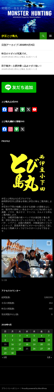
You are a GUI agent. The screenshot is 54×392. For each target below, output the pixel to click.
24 (20, 348)
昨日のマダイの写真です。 (15, 53)
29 (5, 353)
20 (41, 344)
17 (20, 344)
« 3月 (4, 357)
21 (49, 344)
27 (41, 348)
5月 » (49, 357)
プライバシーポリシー (11, 388)
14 (49, 340)
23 (12, 348)
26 (34, 348)
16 (12, 344)
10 (20, 340)
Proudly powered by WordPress (34, 388)
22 (5, 348)
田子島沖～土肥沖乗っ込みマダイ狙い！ (22, 65)
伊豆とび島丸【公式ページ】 (26, 57)
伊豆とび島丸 (10, 35)
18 (27, 344)
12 (34, 340)
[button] (49, 243)
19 (34, 344)
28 (49, 348)
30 (12, 353)
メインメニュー (50, 35)
